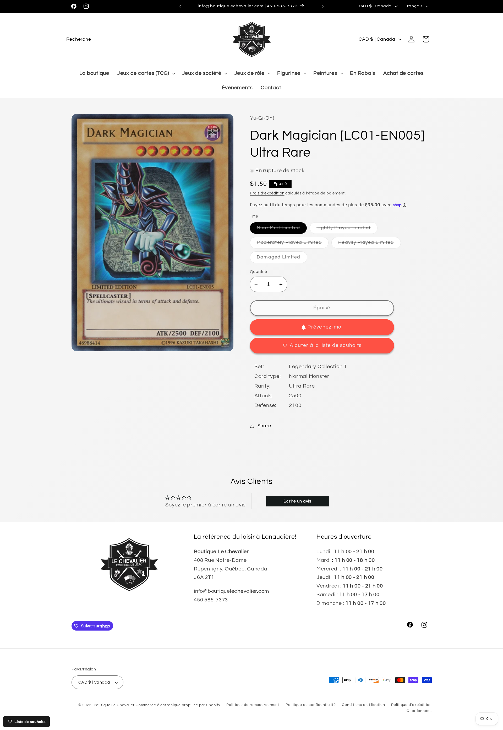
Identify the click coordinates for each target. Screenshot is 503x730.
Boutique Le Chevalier (114, 705)
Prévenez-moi (325, 327)
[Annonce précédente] (180, 6)
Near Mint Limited (282, 229)
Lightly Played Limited (347, 229)
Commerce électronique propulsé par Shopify (178, 705)
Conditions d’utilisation (363, 705)
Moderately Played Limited (293, 244)
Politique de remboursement (252, 705)
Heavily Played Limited (369, 244)
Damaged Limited (282, 259)
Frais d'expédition (267, 193)
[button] (79, 39)
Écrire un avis (297, 501)
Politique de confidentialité (311, 705)
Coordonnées (419, 711)
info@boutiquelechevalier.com (231, 591)
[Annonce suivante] (323, 6)
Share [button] (264, 426)
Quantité (258, 271)
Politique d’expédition (411, 705)
